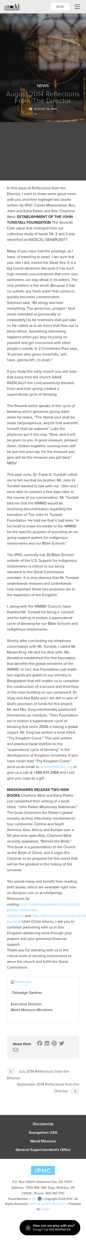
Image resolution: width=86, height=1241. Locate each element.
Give (60, 7)
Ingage (44, 1209)
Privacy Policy (57, 1204)
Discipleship (43, 1124)
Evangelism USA (43, 1133)
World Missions (43, 1141)
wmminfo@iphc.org (56, 766)
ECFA (32, 1199)
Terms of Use (37, 1204)
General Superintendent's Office (43, 1150)
